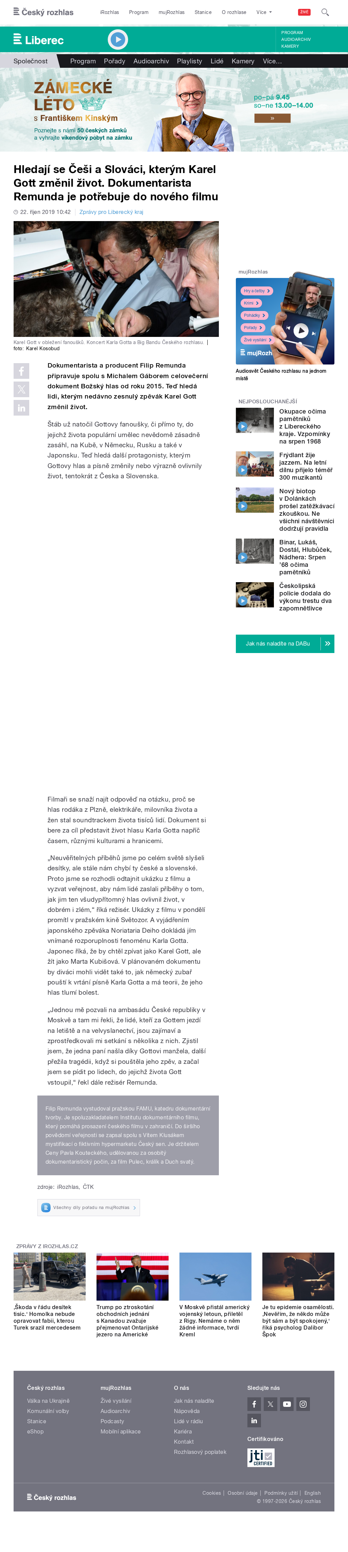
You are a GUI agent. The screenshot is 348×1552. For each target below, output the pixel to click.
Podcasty (112, 1421)
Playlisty (189, 61)
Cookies (212, 1493)
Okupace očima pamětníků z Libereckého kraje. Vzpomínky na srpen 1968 (304, 426)
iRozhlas (109, 12)
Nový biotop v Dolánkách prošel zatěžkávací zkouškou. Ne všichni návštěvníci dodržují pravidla (306, 509)
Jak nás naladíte (194, 1401)
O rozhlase (234, 12)
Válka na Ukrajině (48, 1401)
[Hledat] (325, 12)
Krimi (249, 303)
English (312, 1493)
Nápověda (187, 1411)
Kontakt (184, 1442)
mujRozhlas (172, 12)
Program (139, 12)
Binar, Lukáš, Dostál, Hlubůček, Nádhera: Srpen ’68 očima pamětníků (305, 557)
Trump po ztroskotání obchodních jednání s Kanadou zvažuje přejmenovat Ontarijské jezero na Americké (128, 1321)
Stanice (203, 12)
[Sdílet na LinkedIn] (21, 408)
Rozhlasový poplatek (200, 1452)
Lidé (217, 61)
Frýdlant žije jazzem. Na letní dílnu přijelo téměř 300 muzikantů (305, 466)
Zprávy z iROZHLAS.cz (47, 1246)
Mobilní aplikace (121, 1431)
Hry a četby (254, 291)
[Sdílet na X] (21, 389)
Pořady (114, 61)
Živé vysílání (255, 340)
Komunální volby (48, 1411)
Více (272, 61)
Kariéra (183, 1431)
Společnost (31, 61)
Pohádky (252, 315)
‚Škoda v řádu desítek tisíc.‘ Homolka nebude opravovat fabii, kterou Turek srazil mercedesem (47, 1317)
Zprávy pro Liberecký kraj (111, 212)
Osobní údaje (243, 1493)
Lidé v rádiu (188, 1421)
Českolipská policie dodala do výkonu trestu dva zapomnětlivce (305, 597)
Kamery (290, 46)
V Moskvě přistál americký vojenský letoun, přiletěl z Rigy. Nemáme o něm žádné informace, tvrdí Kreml (214, 1321)
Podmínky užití (281, 1493)
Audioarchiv (296, 39)
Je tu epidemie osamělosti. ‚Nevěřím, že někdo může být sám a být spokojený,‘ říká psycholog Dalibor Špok (298, 1321)
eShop (35, 1431)
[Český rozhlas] (43, 12)
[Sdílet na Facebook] (21, 371)
